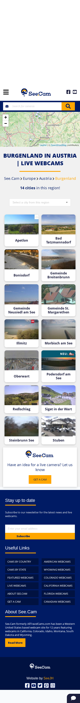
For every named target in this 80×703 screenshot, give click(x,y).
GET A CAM (40, 479)
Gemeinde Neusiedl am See (21, 310)
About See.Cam (17, 593)
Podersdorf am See (59, 376)
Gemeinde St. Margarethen (58, 310)
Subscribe (23, 536)
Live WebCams (16, 585)
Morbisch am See (58, 343)
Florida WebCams (56, 593)
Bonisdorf (22, 275)
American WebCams (57, 561)
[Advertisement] (40, 42)
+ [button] (5, 117)
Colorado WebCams (58, 577)
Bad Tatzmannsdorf (58, 240)
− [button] (5, 123)
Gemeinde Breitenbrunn (58, 275)
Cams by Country (19, 561)
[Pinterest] (46, 685)
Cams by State (16, 569)
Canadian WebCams (57, 601)
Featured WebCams (20, 577)
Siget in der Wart (58, 409)
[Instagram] (52, 685)
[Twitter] (40, 685)
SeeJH (48, 678)
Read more (15, 643)
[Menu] (6, 92)
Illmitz (21, 343)
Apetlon (21, 240)
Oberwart (22, 376)
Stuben (58, 440)
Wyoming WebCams (57, 569)
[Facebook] (27, 685)
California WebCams (58, 585)
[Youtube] (33, 685)
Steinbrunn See (21, 440)
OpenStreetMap (58, 145)
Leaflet (43, 145)
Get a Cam (14, 601)
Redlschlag (21, 409)
